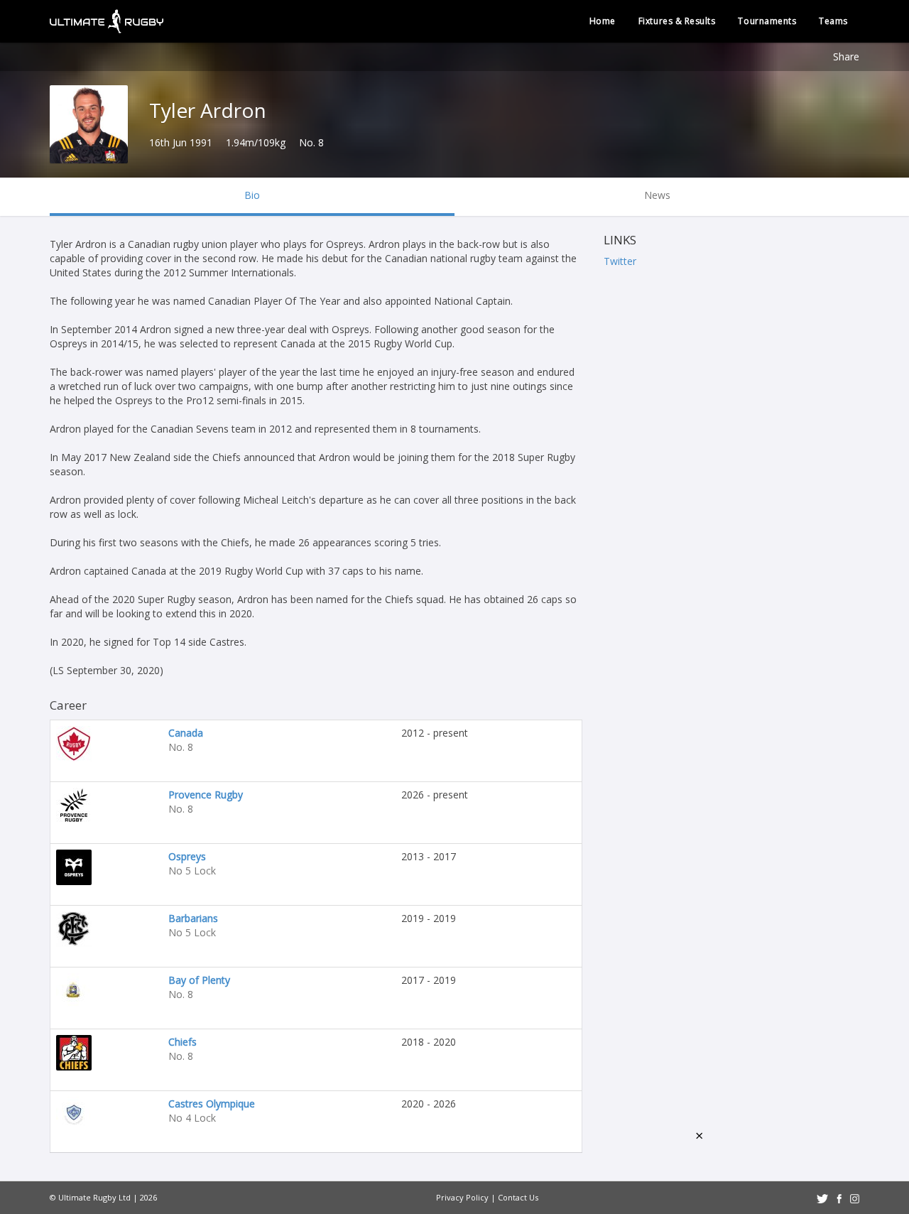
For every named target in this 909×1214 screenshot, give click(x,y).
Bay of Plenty (199, 980)
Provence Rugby (205, 794)
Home (602, 21)
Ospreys (187, 856)
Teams (833, 21)
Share (846, 56)
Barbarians (193, 918)
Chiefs (182, 1041)
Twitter (620, 261)
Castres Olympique (211, 1103)
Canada (185, 732)
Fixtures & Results (677, 21)
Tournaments (767, 21)
